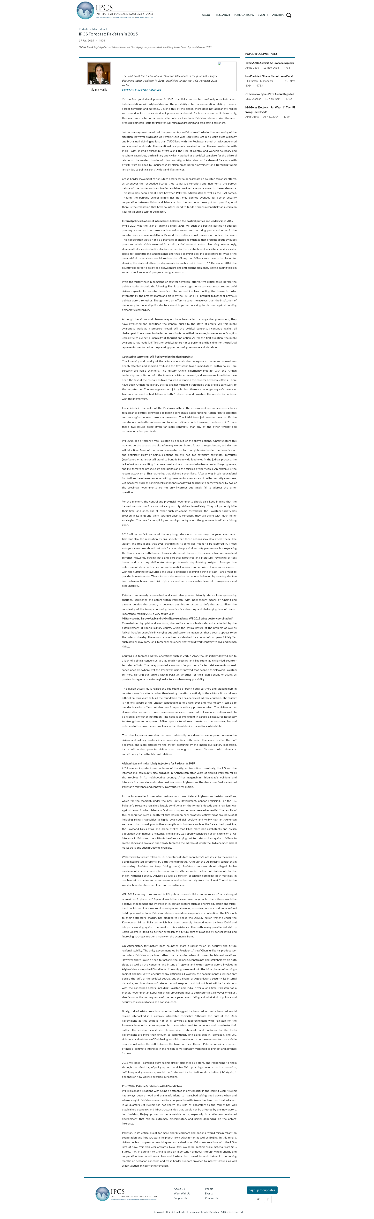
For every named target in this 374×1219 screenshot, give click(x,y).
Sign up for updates (262, 1190)
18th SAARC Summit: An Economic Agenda (269, 62)
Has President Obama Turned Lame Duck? (269, 76)
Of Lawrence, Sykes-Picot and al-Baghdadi (269, 94)
